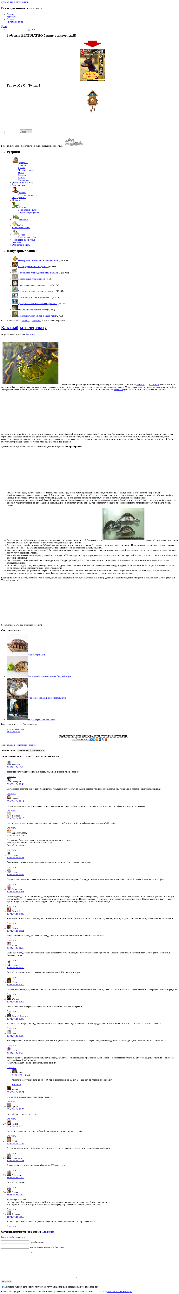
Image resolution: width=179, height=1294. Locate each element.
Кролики (22, 165)
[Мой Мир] (100, 739)
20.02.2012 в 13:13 (15, 857)
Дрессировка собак (27, 237)
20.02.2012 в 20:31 (15, 1092)
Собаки (22, 235)
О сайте (10, 19)
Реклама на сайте (15, 22)
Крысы (21, 167)
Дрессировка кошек (27, 195)
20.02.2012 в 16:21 (15, 931)
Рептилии (23, 219)
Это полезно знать (21, 245)
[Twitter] (94, 739)
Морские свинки (26, 170)
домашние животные (17, 745)
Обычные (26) (38, 750)
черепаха (118, 389)
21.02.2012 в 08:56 (15, 1217)
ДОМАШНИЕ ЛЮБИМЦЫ (14, 2)
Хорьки (21, 177)
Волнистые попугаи (27, 210)
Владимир (48, 1231)
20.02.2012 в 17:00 (15, 984)
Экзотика (16, 242)
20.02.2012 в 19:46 (15, 1019)
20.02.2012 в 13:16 (15, 874)
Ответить (11, 776)
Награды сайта (19, 197)
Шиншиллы (23, 180)
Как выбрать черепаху (24, 327)
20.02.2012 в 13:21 (15, 891)
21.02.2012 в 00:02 (15, 1194)
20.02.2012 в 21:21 (15, 1160)
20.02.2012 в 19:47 (15, 1036)
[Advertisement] (89, 412)
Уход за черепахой (36, 655)
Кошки (22, 192)
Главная (10, 14)
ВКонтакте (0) (23, 750)
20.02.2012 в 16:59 (15, 967)
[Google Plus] (106, 739)
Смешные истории (21, 227)
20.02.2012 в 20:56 (15, 1109)
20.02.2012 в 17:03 (15, 1002)
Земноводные (18, 185)
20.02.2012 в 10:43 (15, 784)
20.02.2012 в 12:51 (15, 835)
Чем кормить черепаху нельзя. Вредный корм (49, 676)
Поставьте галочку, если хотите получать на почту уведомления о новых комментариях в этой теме (51, 1287)
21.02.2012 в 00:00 (15, 1177)
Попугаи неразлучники (29, 212)
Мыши (21, 172)
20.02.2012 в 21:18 (15, 1143)
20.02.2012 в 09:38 (15, 767)
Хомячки (22, 175)
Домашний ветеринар (22, 182)
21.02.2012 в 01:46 (21, 1075)
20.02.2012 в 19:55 (15, 1053)
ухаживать (154, 384)
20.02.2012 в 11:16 (15, 818)
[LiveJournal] (103, 739)
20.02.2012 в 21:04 (15, 1126)
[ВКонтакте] (91, 739)
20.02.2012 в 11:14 (15, 801)
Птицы (22, 207)
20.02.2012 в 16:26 (15, 948)
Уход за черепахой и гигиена (41, 719)
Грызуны (23, 162)
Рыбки (20, 225)
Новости (16, 200)
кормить (140, 384)
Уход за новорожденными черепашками (47, 698)
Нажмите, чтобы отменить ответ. (14, 1237)
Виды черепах (13, 731)
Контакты (11, 17)
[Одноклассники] (97, 739)
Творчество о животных (23, 240)
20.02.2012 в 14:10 (15, 914)
